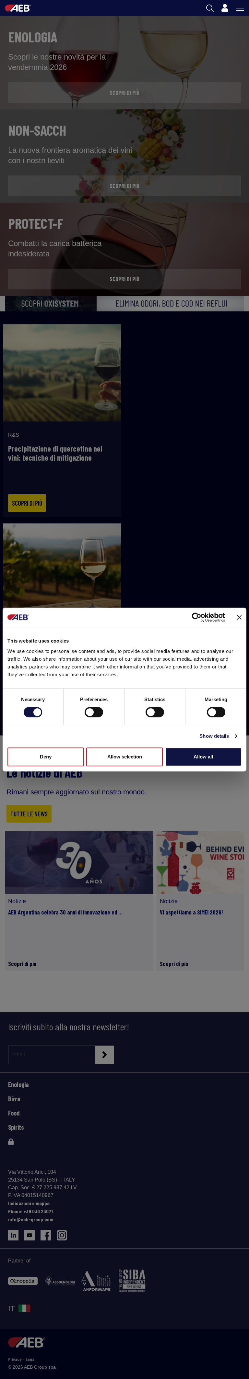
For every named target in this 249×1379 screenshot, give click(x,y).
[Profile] (224, 8)
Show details (214, 736)
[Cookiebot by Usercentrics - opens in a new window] (196, 617)
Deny (46, 756)
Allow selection (124, 756)
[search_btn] (210, 8)
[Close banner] (239, 617)
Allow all (203, 756)
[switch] (94, 712)
